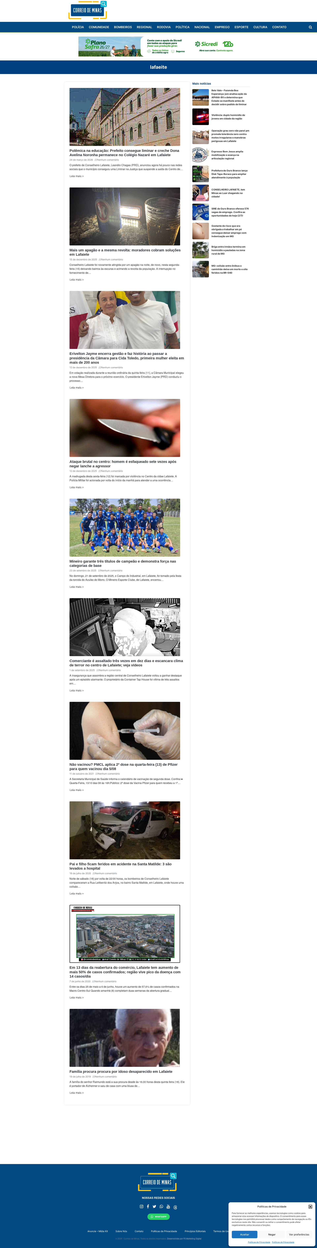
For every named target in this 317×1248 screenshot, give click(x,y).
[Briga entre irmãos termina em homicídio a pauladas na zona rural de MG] (200, 250)
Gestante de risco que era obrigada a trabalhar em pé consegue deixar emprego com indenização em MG (229, 231)
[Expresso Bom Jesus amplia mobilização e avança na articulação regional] (200, 155)
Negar (272, 1234)
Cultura (260, 27)
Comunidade (99, 27)
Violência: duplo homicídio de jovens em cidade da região (228, 117)
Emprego (222, 27)
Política (183, 27)
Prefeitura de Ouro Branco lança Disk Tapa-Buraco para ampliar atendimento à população (229, 174)
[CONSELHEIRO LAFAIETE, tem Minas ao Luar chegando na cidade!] (200, 193)
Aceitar (244, 1234)
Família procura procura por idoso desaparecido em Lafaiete (121, 1071)
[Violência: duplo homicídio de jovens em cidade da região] (200, 116)
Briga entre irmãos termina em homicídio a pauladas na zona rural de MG (228, 250)
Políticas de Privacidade (259, 1242)
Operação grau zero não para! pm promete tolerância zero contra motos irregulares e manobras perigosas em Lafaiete (230, 135)
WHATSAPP (160, 1216)
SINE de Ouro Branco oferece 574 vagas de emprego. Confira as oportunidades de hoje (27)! (230, 212)
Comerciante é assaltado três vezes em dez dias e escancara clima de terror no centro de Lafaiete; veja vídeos (126, 663)
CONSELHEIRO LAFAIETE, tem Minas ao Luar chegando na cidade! (228, 193)
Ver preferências (299, 1234)
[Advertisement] (190, 9)
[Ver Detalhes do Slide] (158, 46)
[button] (310, 1206)
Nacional (202, 27)
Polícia (78, 27)
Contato (279, 27)
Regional (144, 27)
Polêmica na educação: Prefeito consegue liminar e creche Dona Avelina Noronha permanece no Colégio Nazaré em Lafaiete (124, 153)
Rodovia (164, 27)
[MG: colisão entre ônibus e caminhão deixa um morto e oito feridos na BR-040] (200, 269)
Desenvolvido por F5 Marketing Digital (184, 1238)
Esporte (241, 27)
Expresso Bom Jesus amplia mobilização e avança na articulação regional (227, 155)
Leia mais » (77, 176)
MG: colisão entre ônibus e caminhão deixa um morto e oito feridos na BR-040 (229, 269)
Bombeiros (123, 27)
